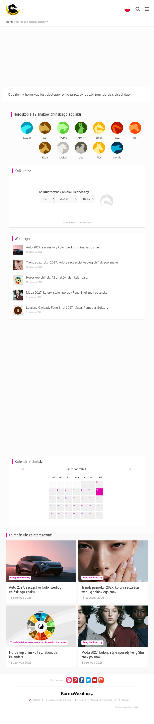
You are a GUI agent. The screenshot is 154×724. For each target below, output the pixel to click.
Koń (135, 137)
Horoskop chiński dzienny (58, 699)
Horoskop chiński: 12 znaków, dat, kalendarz (34, 654)
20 (66, 505)
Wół (45, 137)
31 (97, 513)
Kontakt (125, 699)
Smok (99, 137)
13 (66, 497)
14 (74, 497)
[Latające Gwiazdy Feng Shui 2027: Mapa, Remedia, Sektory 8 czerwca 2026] (18, 306)
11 (50, 497)
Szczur (27, 137)
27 (66, 513)
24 (97, 505)
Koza (45, 157)
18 (50, 505)
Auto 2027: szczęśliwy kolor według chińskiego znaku (35, 589)
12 (58, 497)
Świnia (117, 157)
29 (82, 513)
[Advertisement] (77, 57)
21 (74, 505)
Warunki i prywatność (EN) (103, 699)
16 (89, 497)
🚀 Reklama (34, 699)
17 (97, 497)
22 (82, 505)
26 (58, 513)
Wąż (117, 137)
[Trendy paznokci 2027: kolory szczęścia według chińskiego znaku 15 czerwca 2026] (18, 261)
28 (74, 513)
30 (89, 513)
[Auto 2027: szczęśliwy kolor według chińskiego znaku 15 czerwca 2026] (18, 246)
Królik (81, 137)
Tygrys (63, 137)
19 (58, 505)
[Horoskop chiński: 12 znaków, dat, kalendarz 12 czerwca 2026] (18, 276)
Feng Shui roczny (20, 577)
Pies (99, 157)
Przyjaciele (80, 699)
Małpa (63, 157)
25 (50, 513)
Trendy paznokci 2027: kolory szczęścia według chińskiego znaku (110, 589)
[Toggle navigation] (147, 9)
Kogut (81, 157)
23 (89, 505)
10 (97, 490)
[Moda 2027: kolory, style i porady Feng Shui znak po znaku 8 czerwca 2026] (18, 291)
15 (82, 497)
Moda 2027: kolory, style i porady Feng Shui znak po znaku (113, 654)
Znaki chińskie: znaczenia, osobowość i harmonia (38, 642)
